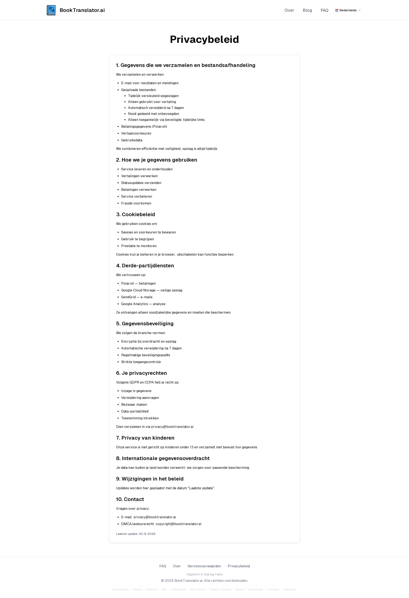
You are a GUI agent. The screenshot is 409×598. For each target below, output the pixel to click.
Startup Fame (213, 574)
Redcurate (290, 589)
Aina (164, 589)
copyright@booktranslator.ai (178, 524)
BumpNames (121, 589)
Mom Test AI (198, 589)
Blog (307, 10)
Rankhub (152, 589)
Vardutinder (256, 589)
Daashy (137, 589)
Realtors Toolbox (220, 589)
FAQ (324, 10)
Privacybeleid (239, 566)
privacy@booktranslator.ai (172, 427)
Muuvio (240, 589)
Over (289, 10)
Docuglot (273, 589)
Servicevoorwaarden (204, 566)
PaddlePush (178, 589)
